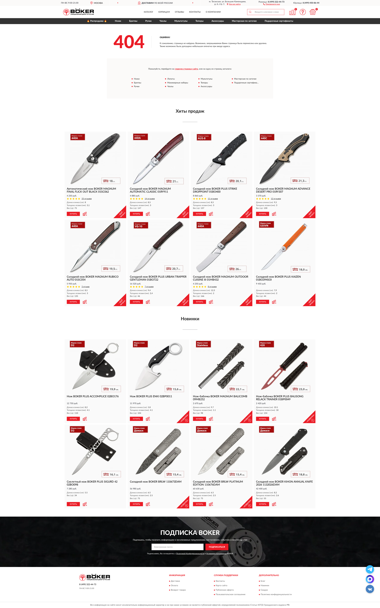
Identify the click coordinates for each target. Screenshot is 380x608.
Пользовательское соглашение (230, 594)
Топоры (199, 21)
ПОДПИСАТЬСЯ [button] (217, 547)
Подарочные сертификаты (279, 21)
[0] (312, 12)
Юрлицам (164, 12)
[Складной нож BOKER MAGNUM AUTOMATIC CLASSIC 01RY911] (158, 158)
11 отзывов (213, 199)
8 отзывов (212, 287)
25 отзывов (87, 199)
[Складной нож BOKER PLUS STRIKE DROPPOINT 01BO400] (221, 158)
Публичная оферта (225, 590)
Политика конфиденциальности (276, 594)
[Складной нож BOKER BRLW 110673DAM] (158, 451)
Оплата (174, 586)
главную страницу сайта (186, 69)
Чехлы (163, 21)
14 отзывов (150, 199)
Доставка (175, 581)
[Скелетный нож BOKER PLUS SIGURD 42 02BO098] (95, 451)
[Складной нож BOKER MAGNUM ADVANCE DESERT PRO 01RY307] (284, 158)
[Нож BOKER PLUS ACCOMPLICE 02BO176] (95, 366)
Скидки (264, 590)
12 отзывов (276, 199)
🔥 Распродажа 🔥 (97, 21)
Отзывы (179, 12)
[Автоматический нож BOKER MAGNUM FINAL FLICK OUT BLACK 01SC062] (95, 158)
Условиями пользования (216, 553)
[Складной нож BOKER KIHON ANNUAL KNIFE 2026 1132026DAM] (284, 451)
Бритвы (133, 21)
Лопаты (171, 79)
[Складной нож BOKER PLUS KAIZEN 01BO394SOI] (284, 246)
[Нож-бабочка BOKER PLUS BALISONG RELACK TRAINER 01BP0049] (284, 366)
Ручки (148, 21)
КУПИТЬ (73, 214)
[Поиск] (250, 12)
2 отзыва (86, 287)
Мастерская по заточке (244, 21)
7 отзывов (149, 287)
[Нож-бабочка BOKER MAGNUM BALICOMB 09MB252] (221, 366)
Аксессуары (218, 21)
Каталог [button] (148, 12)
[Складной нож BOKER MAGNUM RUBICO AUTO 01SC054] (95, 246)
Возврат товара (178, 590)
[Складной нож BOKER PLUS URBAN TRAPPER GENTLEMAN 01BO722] (158, 246)
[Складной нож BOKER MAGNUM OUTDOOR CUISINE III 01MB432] (221, 246)
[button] (271, 4)
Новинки (265, 586)
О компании (213, 12)
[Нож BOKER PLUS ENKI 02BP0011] (158, 366)
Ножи (118, 21)
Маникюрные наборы (177, 83)
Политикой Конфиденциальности (190, 553)
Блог (263, 581)
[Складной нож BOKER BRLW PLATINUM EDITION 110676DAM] (221, 451)
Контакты (195, 12)
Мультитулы (180, 21)
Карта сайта (221, 586)
